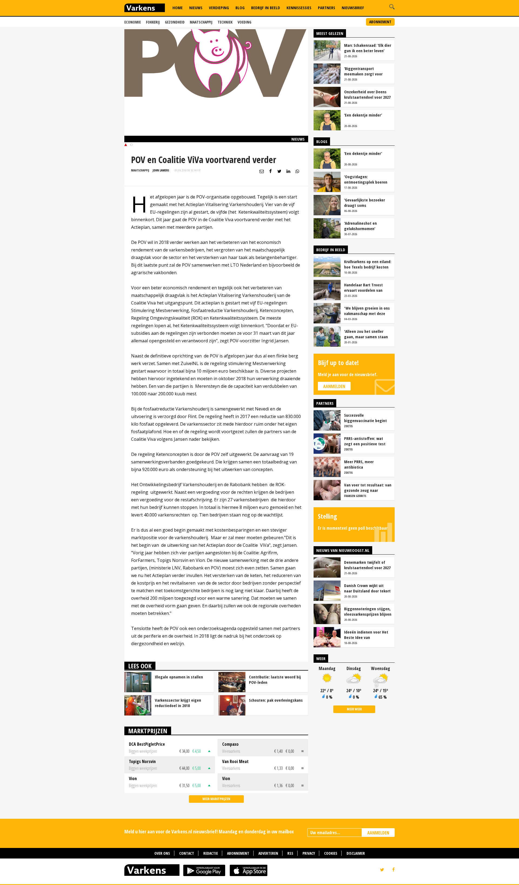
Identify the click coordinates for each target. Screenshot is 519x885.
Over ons (162, 853)
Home (177, 7)
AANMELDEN (378, 833)
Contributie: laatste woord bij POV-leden (275, 679)
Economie (132, 22)
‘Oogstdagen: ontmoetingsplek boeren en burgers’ (365, 179)
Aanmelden (334, 386)
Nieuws (195, 7)
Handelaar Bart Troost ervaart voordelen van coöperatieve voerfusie (364, 287)
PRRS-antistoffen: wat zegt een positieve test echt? (364, 441)
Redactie (210, 853)
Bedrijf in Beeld (265, 7)
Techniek (225, 22)
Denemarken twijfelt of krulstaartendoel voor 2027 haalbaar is (367, 564)
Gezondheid (175, 22)
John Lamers (161, 170)
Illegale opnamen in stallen (179, 677)
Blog (240, 7)
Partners (326, 7)
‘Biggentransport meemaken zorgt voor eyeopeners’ (363, 71)
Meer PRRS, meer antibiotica (359, 464)
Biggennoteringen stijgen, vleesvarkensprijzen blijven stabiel (367, 611)
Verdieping (219, 7)
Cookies (330, 853)
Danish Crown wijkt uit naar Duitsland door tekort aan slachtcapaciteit (367, 588)
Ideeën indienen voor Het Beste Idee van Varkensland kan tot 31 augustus (366, 634)
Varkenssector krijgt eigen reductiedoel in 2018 (178, 702)
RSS (290, 853)
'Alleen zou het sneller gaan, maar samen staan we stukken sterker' (366, 334)
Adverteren (268, 853)
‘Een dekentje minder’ (363, 115)
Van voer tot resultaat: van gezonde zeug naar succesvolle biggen (367, 487)
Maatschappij (201, 22)
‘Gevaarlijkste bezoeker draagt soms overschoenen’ (364, 202)
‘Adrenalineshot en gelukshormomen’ (360, 225)
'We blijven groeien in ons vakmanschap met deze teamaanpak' (367, 310)
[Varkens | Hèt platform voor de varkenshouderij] (144, 9)
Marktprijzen (147, 730)
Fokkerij (153, 22)
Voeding (244, 22)
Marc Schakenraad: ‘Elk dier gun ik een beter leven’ (367, 47)
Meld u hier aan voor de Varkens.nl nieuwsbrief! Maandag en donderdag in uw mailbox (209, 831)
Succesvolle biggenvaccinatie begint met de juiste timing (365, 417)
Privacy (308, 853)
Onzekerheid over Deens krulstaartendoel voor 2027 (367, 94)
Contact (186, 853)
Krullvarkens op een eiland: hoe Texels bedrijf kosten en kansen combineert (367, 264)
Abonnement (380, 21)
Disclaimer (356, 853)
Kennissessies (299, 7)
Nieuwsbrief (353, 7)
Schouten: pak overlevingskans (276, 700)
